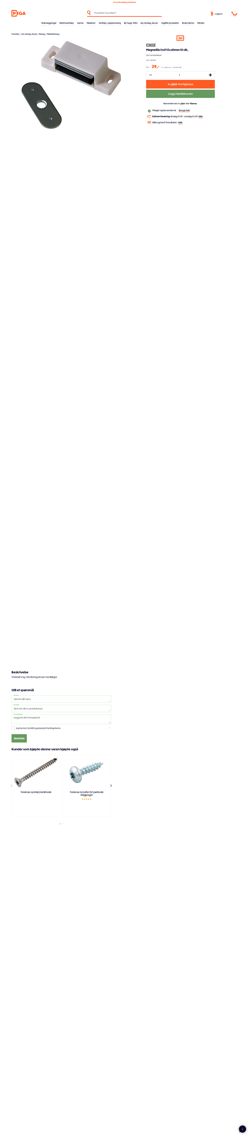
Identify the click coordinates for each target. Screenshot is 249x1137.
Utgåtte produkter (170, 23)
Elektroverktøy (67, 23)
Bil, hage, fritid (130, 23)
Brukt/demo (188, 23)
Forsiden (15, 34)
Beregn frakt (184, 110)
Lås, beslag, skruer (149, 23)
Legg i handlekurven (180, 93)
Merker (200, 23)
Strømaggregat (48, 23)
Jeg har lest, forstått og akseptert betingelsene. (38, 728)
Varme (80, 23)
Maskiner (91, 23)
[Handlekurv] (234, 14)
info (201, 116)
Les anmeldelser (154, 55)
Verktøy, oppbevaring (110, 23)
